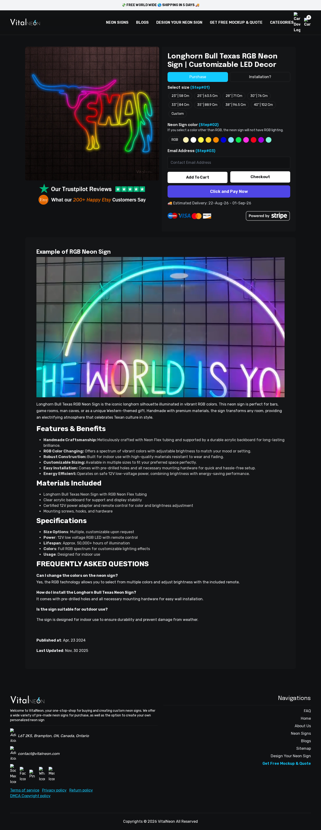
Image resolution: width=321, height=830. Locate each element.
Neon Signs (301, 733)
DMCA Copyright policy (30, 796)
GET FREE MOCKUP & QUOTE (236, 22)
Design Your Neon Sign (291, 756)
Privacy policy (54, 790)
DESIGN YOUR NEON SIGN (179, 22)
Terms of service (24, 790)
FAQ (307, 711)
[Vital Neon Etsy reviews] (92, 200)
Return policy (81, 790)
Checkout (260, 177)
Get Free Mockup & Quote (286, 763)
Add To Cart (197, 177)
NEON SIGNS (117, 22)
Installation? (260, 77)
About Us (303, 726)
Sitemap (303, 748)
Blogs (306, 741)
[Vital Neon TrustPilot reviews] (92, 189)
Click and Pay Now (229, 191)
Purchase (197, 77)
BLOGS (142, 22)
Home (306, 718)
